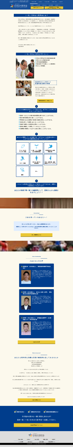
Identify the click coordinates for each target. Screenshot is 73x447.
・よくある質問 (37, 5)
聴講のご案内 (54, 1)
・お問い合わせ (44, 5)
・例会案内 (32, 5)
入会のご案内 (47, 1)
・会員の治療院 (50, 5)
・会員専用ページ (57, 5)
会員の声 (61, 1)
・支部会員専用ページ (51, 441)
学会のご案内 (34, 1)
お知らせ (40, 1)
